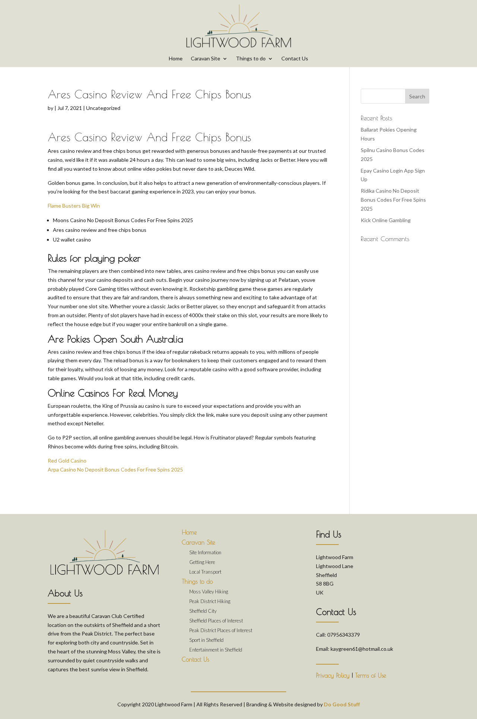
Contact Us (294, 59)
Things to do (251, 59)
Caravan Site (205, 59)
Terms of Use (370, 675)
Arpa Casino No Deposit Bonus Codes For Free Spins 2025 (115, 469)
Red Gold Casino (67, 460)
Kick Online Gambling (386, 220)
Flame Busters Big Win (74, 205)
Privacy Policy (333, 675)
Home (176, 59)
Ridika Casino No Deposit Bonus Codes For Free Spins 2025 (393, 199)
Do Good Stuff (342, 704)
